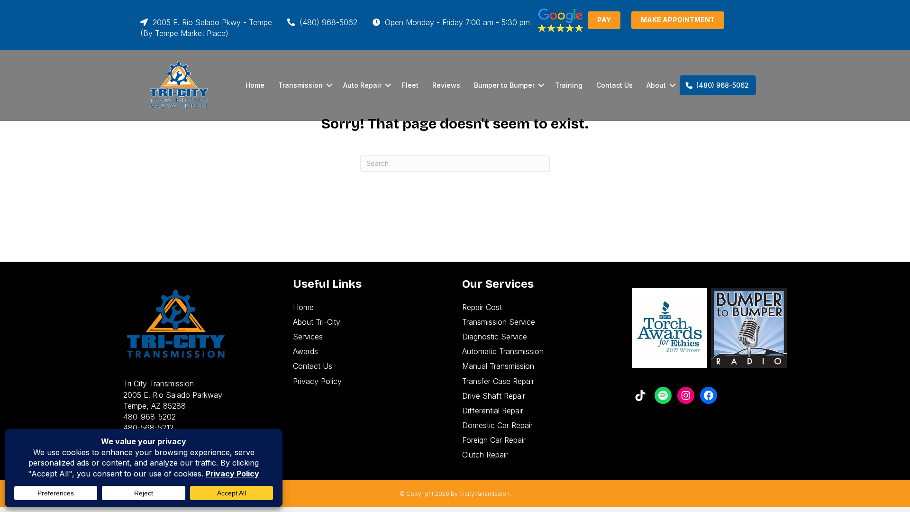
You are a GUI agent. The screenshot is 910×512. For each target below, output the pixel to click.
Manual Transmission (498, 366)
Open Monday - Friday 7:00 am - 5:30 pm (456, 22)
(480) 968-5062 (327, 22)
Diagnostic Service (494, 336)
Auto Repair (362, 85)
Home (255, 85)
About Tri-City (316, 322)
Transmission (300, 85)
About (656, 85)
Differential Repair (492, 410)
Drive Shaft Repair (493, 396)
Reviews (446, 85)
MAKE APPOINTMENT (678, 20)
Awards (305, 351)
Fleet (410, 85)
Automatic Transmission (503, 351)
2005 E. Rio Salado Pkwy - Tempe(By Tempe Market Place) (206, 28)
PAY (604, 20)
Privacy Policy (317, 381)
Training (568, 85)
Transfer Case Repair (498, 381)
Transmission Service (498, 322)
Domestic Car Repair (497, 425)
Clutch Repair (485, 454)
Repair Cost (482, 307)
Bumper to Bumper (504, 85)
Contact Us (614, 85)
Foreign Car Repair (494, 440)
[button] (329, 85)
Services (308, 336)
